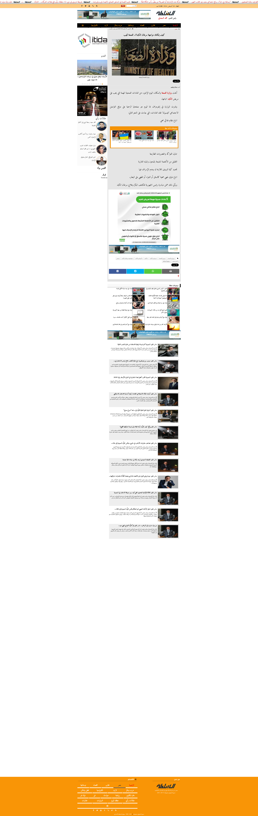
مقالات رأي (101, 118)
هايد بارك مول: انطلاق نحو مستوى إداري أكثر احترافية (26, 2)
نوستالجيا (131, 25)
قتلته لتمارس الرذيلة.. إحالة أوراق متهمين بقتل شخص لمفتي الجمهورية (122, 297)
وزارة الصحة (167, 93)
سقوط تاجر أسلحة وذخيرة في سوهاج (124, 303)
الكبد (170, 99)
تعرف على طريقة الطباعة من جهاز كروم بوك (122, 310)
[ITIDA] (92, 40)
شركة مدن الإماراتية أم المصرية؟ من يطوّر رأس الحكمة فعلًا (193, 2)
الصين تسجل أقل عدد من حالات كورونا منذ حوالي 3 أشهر (157, 311)
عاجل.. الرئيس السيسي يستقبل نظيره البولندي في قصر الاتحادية (166, 141)
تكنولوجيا (94, 25)
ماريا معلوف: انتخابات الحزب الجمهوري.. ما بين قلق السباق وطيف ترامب (88, 148)
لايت (106, 25)
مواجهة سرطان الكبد (127, 258)
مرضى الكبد (153, 258)
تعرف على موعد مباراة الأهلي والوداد (146, 140)
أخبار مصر (175, 261)
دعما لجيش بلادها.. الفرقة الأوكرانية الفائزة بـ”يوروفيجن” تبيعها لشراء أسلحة (122, 141)
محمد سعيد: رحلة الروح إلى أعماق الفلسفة (87, 124)
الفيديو (103, 56)
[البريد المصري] (92, 101)
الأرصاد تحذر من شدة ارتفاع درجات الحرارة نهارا (156, 324)
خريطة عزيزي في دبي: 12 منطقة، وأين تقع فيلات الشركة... (94, 2)
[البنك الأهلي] (144, 250)
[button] (102, 84)
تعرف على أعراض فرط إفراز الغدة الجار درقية (157, 317)
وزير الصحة (162, 258)
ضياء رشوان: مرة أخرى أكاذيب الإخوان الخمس (87, 136)
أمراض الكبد (138, 258)
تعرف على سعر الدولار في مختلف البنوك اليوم (157, 303)
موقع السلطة (166, 261)
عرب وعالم (118, 25)
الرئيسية (175, 25)
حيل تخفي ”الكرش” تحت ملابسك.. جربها (122, 317)
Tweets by (104, 177)
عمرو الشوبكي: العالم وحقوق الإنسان (88, 159)
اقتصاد (142, 25)
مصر (164, 25)
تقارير (153, 25)
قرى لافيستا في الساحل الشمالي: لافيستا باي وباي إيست (144, 2)
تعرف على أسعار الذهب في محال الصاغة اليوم (122, 324)
